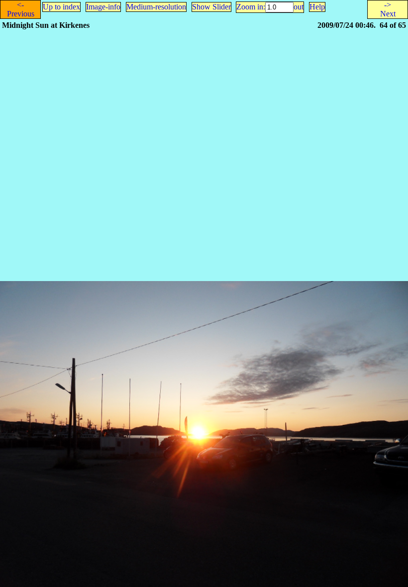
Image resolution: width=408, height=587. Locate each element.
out (299, 6)
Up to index (61, 6)
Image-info (103, 6)
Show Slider (211, 6)
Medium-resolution (156, 6)
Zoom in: (250, 6)
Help (317, 6)
